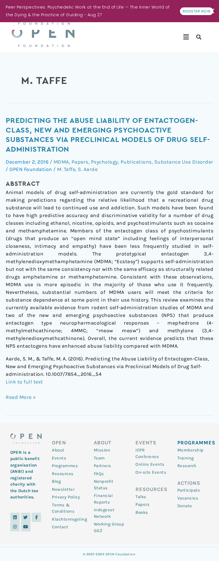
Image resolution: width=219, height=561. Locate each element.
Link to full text (24, 382)
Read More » (21, 396)
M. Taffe (66, 169)
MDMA (61, 162)
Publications (136, 162)
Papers (80, 162)
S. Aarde (88, 169)
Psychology (104, 162)
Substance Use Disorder (183, 162)
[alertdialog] (109, 11)
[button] (186, 37)
